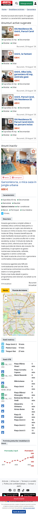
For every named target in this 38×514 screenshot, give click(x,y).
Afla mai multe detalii (29, 508)
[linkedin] (19, 490)
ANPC (19, 486)
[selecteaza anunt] (10, 29)
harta (6, 177)
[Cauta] (16, 3)
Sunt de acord (19, 511)
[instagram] (14, 490)
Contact (31, 484)
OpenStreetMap (22, 335)
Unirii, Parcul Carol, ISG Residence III (24, 98)
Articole (5, 481)
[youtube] (27, 490)
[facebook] (10, 490)
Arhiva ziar (15, 481)
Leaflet (14, 335)
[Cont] (35, 3)
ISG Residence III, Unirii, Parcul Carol (24, 30)
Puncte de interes (19, 290)
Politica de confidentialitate (15, 484)
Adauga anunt (26, 3)
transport (18, 177)
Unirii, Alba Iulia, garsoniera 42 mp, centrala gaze (23, 74)
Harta (5, 290)
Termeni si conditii (28, 481)
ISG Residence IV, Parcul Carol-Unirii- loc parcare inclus (24, 122)
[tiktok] (23, 490)
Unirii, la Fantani (23, 53)
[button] (19, 312)
